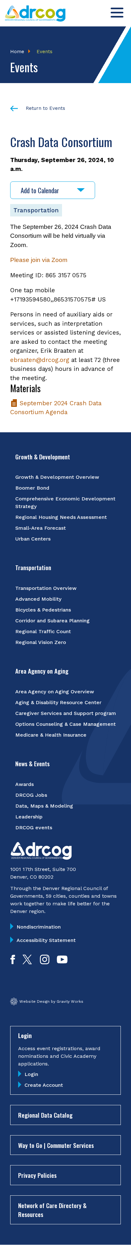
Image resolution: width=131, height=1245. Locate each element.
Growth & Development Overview (57, 477)
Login (31, 1074)
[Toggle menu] (117, 13)
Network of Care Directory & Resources (52, 1210)
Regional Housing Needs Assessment (61, 517)
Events (44, 51)
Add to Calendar (40, 190)
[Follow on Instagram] (44, 962)
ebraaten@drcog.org (39, 360)
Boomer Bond (32, 488)
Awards (24, 784)
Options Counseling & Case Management (65, 724)
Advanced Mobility (38, 599)
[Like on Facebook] (12, 962)
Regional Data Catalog (45, 1114)
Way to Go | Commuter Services (56, 1145)
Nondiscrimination (39, 927)
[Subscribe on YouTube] (62, 962)
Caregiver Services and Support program (65, 713)
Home (17, 51)
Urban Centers (33, 539)
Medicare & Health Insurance (50, 735)
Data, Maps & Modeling (44, 806)
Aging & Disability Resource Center (58, 702)
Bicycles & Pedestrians (43, 610)
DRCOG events (33, 827)
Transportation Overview (46, 588)
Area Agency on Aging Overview (54, 692)
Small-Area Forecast (40, 528)
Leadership (29, 817)
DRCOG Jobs (31, 795)
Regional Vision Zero (40, 642)
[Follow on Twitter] (27, 962)
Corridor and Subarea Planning (52, 621)
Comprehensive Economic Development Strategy (65, 502)
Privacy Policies (37, 1175)
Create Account (43, 1085)
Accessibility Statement (46, 940)
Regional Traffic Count (43, 631)
